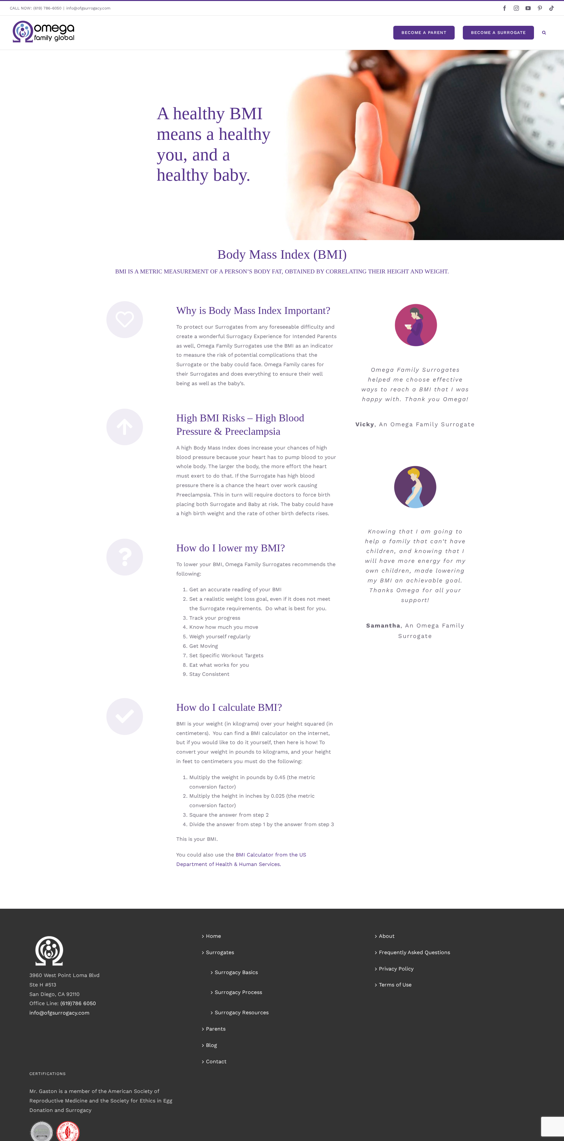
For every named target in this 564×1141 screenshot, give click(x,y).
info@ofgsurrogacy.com (88, 8)
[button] (544, 32)
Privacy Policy (396, 969)
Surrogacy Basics (236, 972)
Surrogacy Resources (242, 1012)
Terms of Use (395, 985)
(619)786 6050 (78, 1003)
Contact (216, 1061)
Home (213, 936)
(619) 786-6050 (47, 8)
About (387, 936)
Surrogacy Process (238, 992)
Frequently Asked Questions (414, 952)
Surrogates (220, 952)
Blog (211, 1045)
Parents (216, 1029)
